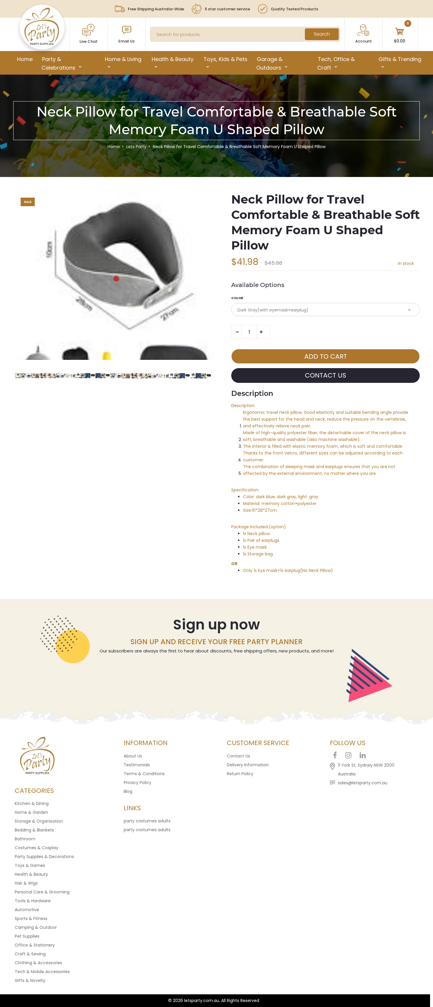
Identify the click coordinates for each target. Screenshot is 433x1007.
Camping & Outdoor (36, 927)
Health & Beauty (31, 874)
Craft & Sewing (30, 954)
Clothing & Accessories (38, 963)
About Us (133, 756)
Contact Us (238, 756)
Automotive (27, 910)
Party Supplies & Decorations (44, 857)
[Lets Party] (42, 43)
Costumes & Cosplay (36, 848)
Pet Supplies (27, 936)
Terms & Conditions (144, 774)
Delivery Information (248, 765)
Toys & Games (30, 865)
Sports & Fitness (31, 918)
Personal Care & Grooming (42, 892)
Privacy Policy (137, 782)
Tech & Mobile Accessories (42, 972)
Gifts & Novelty (30, 980)
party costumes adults (147, 821)
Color (237, 298)
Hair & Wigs (26, 883)
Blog (128, 791)
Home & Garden (31, 812)
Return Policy (240, 774)
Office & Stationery (35, 945)
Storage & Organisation (39, 821)
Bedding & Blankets (34, 830)
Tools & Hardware (33, 901)
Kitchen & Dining (32, 803)
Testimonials (137, 765)
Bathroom (25, 839)
